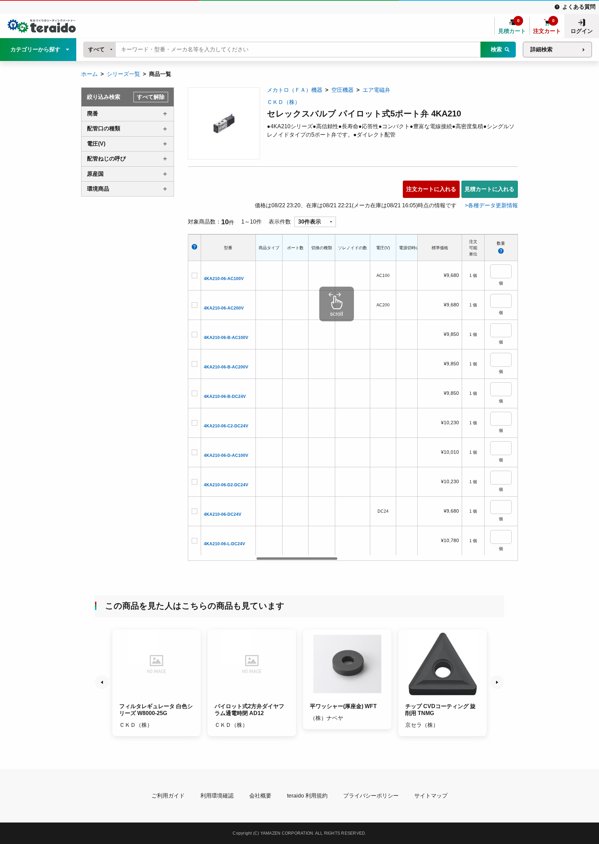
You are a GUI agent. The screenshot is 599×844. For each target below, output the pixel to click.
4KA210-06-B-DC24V (225, 396)
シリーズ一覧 (123, 74)
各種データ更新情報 (493, 205)
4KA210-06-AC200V (224, 308)
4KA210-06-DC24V (222, 514)
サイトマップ (431, 796)
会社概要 (260, 796)
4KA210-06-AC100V (224, 278)
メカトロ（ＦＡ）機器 (294, 90)
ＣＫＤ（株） (283, 102)
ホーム (89, 74)
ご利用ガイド (168, 796)
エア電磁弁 (376, 90)
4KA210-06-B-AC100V (226, 337)
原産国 (95, 174)
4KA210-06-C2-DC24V (226, 426)
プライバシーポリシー (371, 796)
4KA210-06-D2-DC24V (226, 484)
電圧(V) (96, 144)
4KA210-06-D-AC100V (226, 455)
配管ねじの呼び (106, 159)
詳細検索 (541, 49)
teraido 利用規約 (307, 796)
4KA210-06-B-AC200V (226, 367)
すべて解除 (151, 97)
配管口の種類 (103, 128)
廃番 (92, 113)
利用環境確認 (217, 796)
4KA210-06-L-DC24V (224, 543)
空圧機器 (342, 90)
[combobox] (100, 49)
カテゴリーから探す (35, 49)
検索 (496, 49)
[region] (336, 397)
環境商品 (98, 189)
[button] (102, 682)
